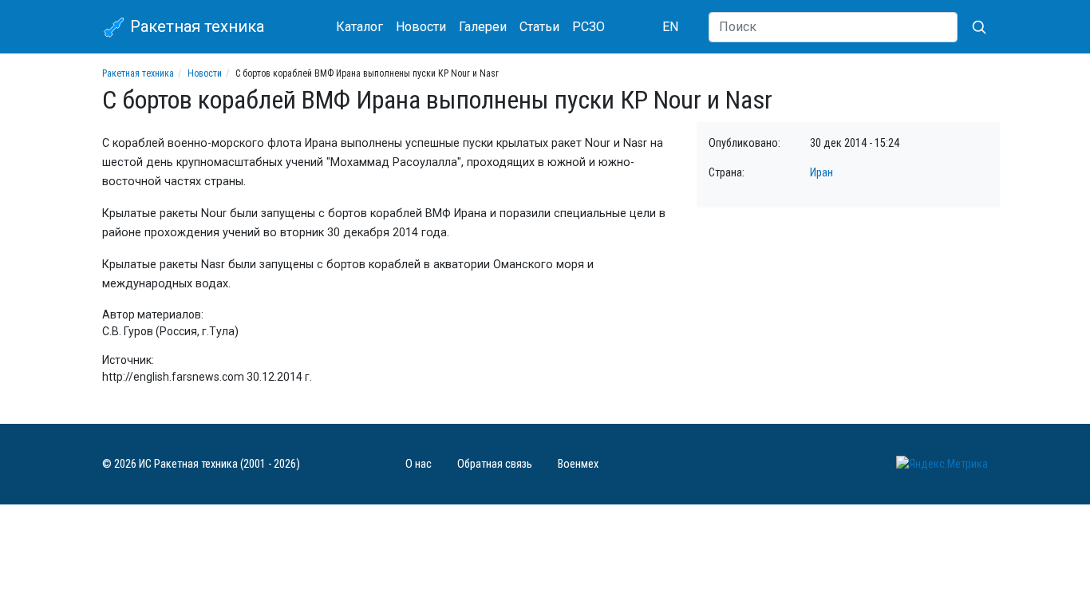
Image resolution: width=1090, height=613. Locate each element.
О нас (418, 464)
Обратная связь (494, 464)
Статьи (539, 26)
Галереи (483, 26)
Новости (421, 26)
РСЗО (588, 26)
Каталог (359, 26)
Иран (821, 173)
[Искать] (973, 27)
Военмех (578, 464)
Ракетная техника (195, 26)
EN (670, 26)
